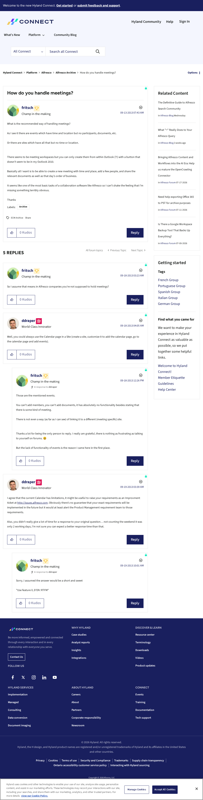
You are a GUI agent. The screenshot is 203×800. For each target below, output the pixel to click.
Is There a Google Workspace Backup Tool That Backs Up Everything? (175, 230)
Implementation (18, 695)
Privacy (40, 761)
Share (28, 218)
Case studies (79, 635)
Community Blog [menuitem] (65, 35)
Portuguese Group (171, 286)
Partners (76, 710)
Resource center (144, 635)
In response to (45, 387)
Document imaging (19, 725)
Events (139, 695)
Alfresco (46, 73)
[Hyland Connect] (30, 22)
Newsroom (78, 725)
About (75, 702)
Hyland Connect (12, 73)
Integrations (79, 658)
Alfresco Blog (166, 115)
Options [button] (192, 73)
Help (169, 21)
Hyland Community (146, 21)
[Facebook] (12, 677)
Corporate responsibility (86, 718)
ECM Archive (17, 218)
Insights (76, 650)
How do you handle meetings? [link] (98, 73)
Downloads (142, 650)
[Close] (196, 788)
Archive (23, 206)
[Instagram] (33, 677)
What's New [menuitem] (12, 35)
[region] (101, 789)
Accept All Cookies (164, 789)
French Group (168, 280)
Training (140, 702)
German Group (169, 303)
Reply (135, 232)
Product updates (145, 666)
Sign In (184, 21)
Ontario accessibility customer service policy (80, 765)
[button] (12, 232)
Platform (31, 73)
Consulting (14, 710)
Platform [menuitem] (34, 35)
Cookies (53, 761)
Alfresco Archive (66, 73)
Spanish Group (169, 291)
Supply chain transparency (148, 761)
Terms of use (69, 761)
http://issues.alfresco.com (32, 503)
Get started (64, 5)
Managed (13, 702)
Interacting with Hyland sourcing (129, 765)
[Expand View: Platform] (43, 35)
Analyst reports (81, 642)
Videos (139, 658)
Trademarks (121, 761)
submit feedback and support (98, 5)
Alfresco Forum (168, 182)
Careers (76, 695)
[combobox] (75, 51)
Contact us (16, 657)
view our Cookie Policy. (34, 796)
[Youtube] (54, 677)
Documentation (144, 710)
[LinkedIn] (44, 677)
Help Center (167, 389)
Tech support (143, 718)
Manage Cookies (136, 789)
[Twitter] (23, 677)
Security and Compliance (95, 761)
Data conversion (17, 718)
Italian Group (168, 297)
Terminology (143, 642)
